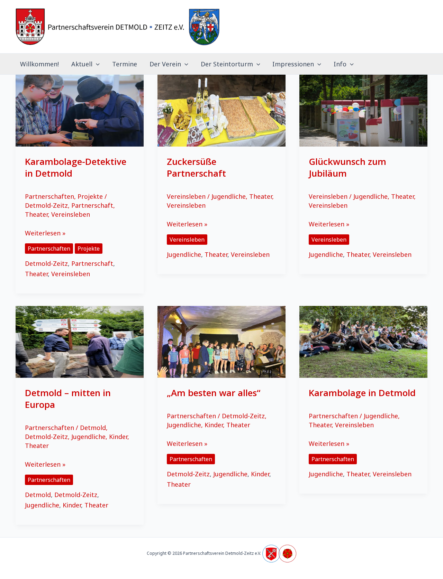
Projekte (90, 196)
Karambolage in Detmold (362, 392)
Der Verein (165, 64)
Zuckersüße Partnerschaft (196, 167)
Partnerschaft (92, 205)
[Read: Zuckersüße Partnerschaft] (221, 110)
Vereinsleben (70, 214)
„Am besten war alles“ (213, 392)
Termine (124, 64)
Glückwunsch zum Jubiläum (347, 167)
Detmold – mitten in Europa (68, 398)
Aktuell (81, 64)
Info (340, 64)
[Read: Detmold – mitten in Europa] (80, 341)
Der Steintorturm (227, 64)
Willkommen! (39, 64)
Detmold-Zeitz (46, 205)
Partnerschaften (49, 196)
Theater (36, 214)
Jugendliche (228, 196)
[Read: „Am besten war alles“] (221, 341)
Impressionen (293, 64)
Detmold (93, 427)
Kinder (118, 436)
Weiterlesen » (45, 233)
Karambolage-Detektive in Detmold (75, 167)
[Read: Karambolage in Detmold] (363, 341)
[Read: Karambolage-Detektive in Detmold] (80, 110)
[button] (96, 64)
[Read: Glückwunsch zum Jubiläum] (363, 110)
